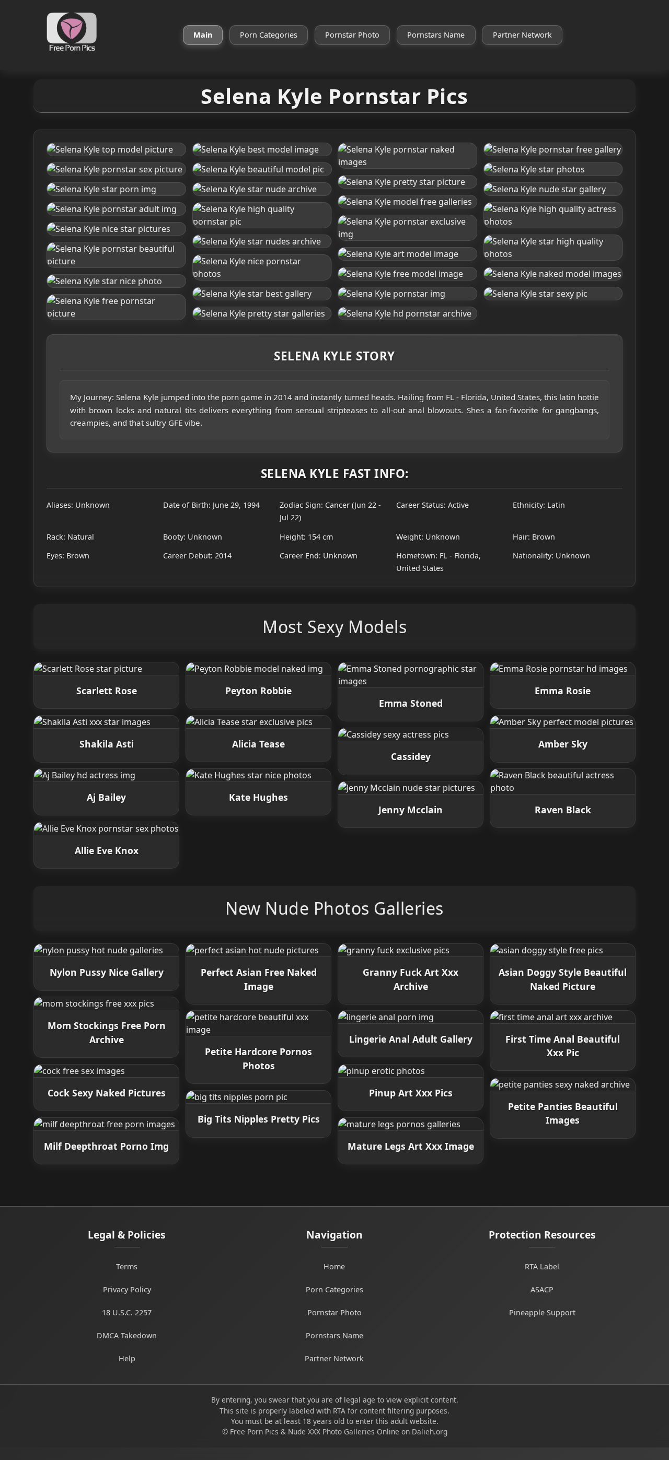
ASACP (541, 1289)
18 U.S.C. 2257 (127, 1312)
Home (334, 1266)
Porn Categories (268, 35)
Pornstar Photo (352, 35)
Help (127, 1358)
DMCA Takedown (127, 1335)
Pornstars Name (436, 35)
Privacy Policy (127, 1289)
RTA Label (542, 1266)
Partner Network (522, 35)
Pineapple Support (542, 1312)
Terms (126, 1266)
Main (202, 35)
